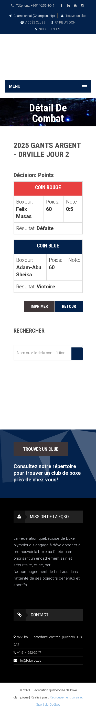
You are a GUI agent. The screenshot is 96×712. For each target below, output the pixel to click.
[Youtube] (76, 6)
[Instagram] (83, 6)
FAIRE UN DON (65, 22)
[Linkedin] (69, 6)
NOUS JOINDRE (50, 29)
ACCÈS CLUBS (35, 22)
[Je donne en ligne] (48, 67)
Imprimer (39, 306)
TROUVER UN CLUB (41, 449)
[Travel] (48, 48)
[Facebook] (62, 6)
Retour (69, 306)
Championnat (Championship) (34, 16)
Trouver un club (76, 16)
